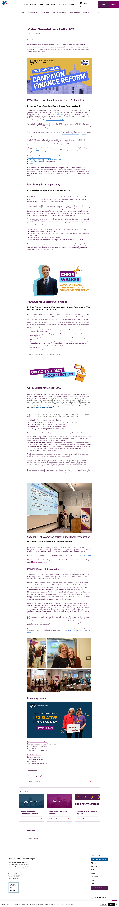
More (85, 12)
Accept (111, 904)
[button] (98, 12)
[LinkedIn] (100, 898)
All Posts (22, 12)
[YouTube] (103, 898)
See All (98, 791)
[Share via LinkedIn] (36, 776)
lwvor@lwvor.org (17, 874)
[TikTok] (105, 898)
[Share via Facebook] (28, 776)
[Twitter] (98, 898)
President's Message (59, 12)
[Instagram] (92, 898)
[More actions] (91, 24)
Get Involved (94, 876)
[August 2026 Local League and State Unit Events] (31, 801)
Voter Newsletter (32, 770)
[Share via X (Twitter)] (32, 776)
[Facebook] (95, 898)
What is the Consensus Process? (58, 813)
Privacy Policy (69, 904)
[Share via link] (41, 776)
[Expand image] (37, 653)
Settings (103, 904)
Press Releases (75, 12)
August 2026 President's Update (87, 813)
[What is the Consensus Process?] (59, 801)
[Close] (117, 904)
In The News (45, 12)
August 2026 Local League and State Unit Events (30, 813)
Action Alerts (32, 12)
